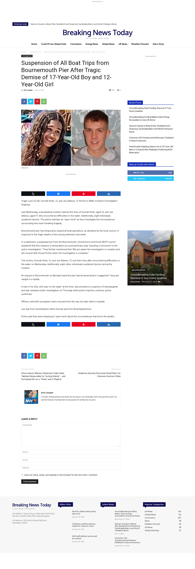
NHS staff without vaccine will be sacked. (84, 537)
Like (170, 172)
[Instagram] (164, 33)
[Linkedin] (43, 404)
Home (23, 52)
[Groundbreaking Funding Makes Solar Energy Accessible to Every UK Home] (106, 515)
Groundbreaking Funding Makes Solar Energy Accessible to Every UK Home (149, 118)
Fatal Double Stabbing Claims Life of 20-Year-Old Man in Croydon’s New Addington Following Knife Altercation (151, 149)
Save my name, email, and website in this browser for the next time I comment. (61, 475)
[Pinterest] (37, 101)
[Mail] (48, 404)
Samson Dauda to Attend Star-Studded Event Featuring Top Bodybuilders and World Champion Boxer (151, 129)
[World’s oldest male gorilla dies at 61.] (64, 515)
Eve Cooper (28, 90)
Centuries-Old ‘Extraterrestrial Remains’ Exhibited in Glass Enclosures (60, 24)
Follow (168, 178)
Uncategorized (35, 52)
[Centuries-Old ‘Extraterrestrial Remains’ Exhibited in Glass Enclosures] (106, 542)
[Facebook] (160, 33)
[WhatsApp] (44, 101)
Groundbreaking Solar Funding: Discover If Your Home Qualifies (150, 109)
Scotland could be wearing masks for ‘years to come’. (83, 525)
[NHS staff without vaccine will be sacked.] (64, 540)
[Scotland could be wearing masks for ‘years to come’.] (64, 527)
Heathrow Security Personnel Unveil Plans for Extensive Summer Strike (99, 375)
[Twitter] (168, 33)
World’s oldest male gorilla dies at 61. (84, 512)
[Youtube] (172, 33)
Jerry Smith (135, 282)
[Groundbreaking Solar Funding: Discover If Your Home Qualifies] (150, 257)
